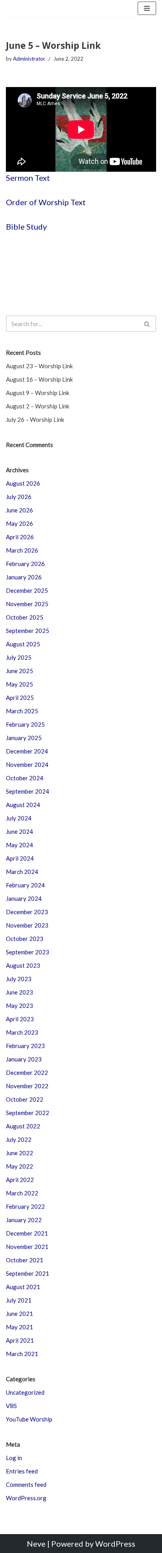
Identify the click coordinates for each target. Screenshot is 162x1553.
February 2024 (25, 885)
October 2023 (24, 938)
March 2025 (22, 710)
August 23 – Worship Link (39, 365)
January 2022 (24, 1219)
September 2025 (27, 630)
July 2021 (18, 1300)
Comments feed (26, 1484)
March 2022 (22, 1193)
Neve (36, 1543)
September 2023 (27, 952)
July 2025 (18, 657)
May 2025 (19, 684)
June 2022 (19, 1152)
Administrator (29, 59)
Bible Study (26, 226)
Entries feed (22, 1471)
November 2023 (27, 925)
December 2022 (27, 1072)
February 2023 (25, 1045)
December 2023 (27, 911)
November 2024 (27, 764)
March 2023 (22, 1032)
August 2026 (23, 483)
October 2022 (24, 1099)
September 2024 (27, 791)
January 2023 (24, 1059)
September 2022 (27, 1112)
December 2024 (27, 751)
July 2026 (18, 496)
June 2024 (19, 831)
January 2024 (24, 898)
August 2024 (23, 804)
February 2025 (25, 724)
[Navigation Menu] (147, 8)
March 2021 (22, 1353)
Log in (14, 1457)
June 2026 (19, 510)
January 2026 (24, 577)
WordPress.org (26, 1497)
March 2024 (22, 871)
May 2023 (19, 1005)
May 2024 (19, 844)
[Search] (147, 323)
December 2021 (27, 1233)
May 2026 (19, 523)
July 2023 (18, 978)
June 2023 (19, 992)
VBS (11, 1405)
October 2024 (24, 777)
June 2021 (19, 1313)
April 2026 (20, 536)
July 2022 (18, 1139)
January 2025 (24, 737)
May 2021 (19, 1326)
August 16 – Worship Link (39, 379)
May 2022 (19, 1166)
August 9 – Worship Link (37, 392)
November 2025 (27, 603)
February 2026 (25, 563)
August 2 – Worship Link (37, 406)
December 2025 (27, 590)
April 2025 (20, 697)
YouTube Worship (29, 1419)
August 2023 (23, 965)
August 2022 (23, 1126)
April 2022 (20, 1179)
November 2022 (27, 1085)
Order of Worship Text (46, 202)
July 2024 (18, 818)
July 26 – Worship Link (35, 419)
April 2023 (20, 1018)
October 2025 (24, 617)
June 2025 (19, 670)
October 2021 (24, 1260)
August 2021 (23, 1286)
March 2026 (22, 550)
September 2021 (27, 1273)
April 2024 (20, 858)
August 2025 (23, 644)
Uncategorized (25, 1392)
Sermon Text (28, 177)
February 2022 (25, 1206)
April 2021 (20, 1340)
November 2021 (27, 1246)
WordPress (115, 1543)
